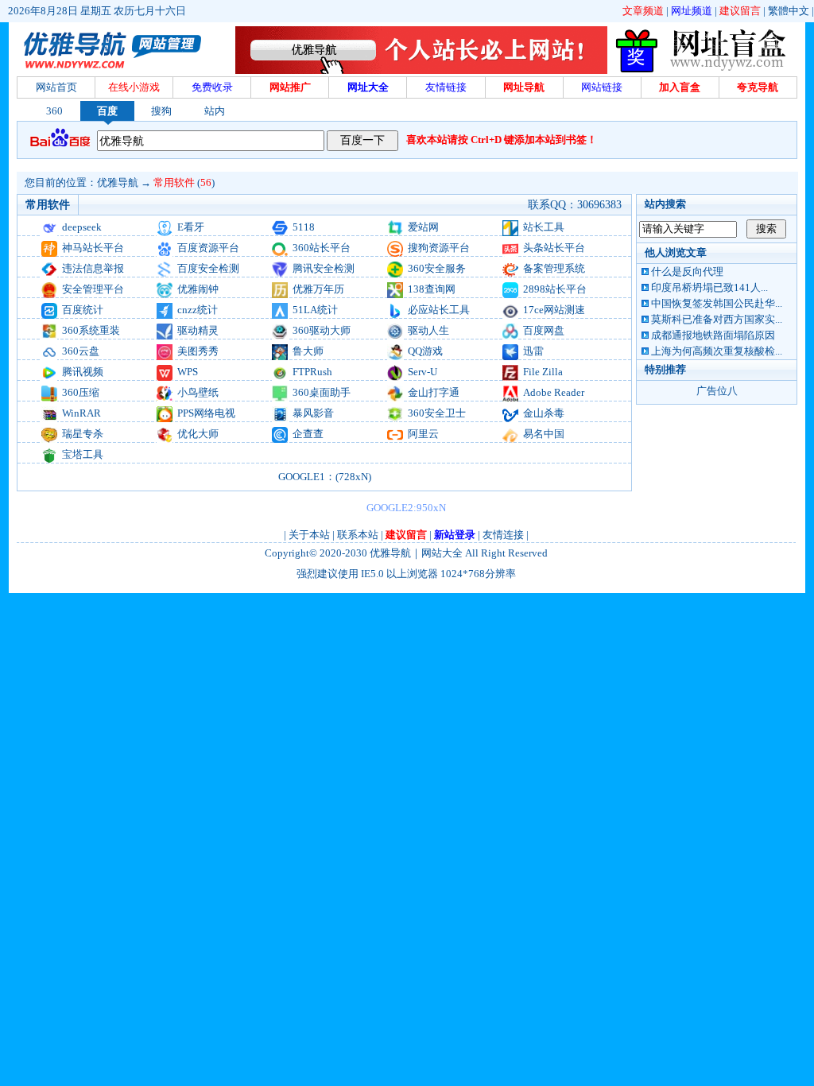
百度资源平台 (208, 248)
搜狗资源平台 (439, 248)
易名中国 (543, 434)
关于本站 (309, 535)
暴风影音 (313, 413)
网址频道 (691, 11)
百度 (107, 111)
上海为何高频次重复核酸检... (716, 351)
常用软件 (174, 182)
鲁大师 (308, 351)
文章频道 (643, 11)
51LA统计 (315, 310)
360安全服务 (437, 268)
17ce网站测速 (554, 310)
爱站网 (423, 227)
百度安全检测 (208, 268)
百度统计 (82, 310)
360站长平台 (322, 248)
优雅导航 (117, 182)
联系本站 (357, 535)
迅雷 (533, 351)
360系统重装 (91, 330)
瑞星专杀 (82, 434)
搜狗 (161, 111)
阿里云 (423, 434)
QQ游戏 (425, 351)
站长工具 (543, 227)
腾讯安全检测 (324, 268)
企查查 (308, 434)
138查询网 (431, 289)
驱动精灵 (198, 330)
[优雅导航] (704, 70)
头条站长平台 (554, 248)
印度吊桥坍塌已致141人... (709, 287)
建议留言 (740, 11)
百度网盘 (543, 330)
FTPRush (312, 372)
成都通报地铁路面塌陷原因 (713, 335)
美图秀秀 (198, 351)
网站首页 (56, 87)
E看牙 (190, 227)
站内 (214, 111)
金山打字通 (433, 392)
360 (54, 111)
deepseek (82, 227)
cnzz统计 (197, 310)
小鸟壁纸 (198, 392)
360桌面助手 (322, 392)
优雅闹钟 (198, 289)
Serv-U (422, 372)
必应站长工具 (439, 310)
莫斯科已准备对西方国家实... (716, 319)
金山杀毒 (543, 413)
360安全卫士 (437, 413)
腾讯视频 (82, 372)
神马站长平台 (93, 248)
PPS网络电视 (206, 413)
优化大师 (198, 434)
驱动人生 (428, 330)
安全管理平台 (93, 289)
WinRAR (81, 413)
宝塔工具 (82, 454)
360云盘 (80, 351)
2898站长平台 (555, 289)
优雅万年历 (318, 289)
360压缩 (80, 392)
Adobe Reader (553, 392)
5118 (304, 227)
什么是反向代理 (687, 271)
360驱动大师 (322, 330)
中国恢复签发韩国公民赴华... (716, 303)
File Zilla (543, 372)
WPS (187, 372)
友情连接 (503, 535)
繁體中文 (788, 11)
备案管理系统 (554, 268)
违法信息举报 (93, 268)
